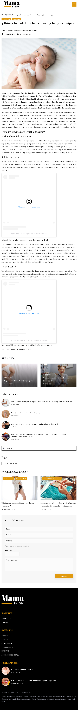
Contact (5, 622)
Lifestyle (5, 651)
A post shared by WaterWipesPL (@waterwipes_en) (29, 340)
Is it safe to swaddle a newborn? (23, 669)
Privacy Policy (71, 699)
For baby (6, 19)
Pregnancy (6, 635)
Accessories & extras (11, 655)
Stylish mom (7, 643)
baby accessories (10, 463)
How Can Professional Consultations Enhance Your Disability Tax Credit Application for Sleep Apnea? (38, 435)
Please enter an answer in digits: (17, 546)
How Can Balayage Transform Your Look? (26, 413)
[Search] (4, 448)
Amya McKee (9, 34)
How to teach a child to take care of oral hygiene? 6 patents (33, 681)
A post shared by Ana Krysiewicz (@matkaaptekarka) (29, 233)
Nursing (16, 19)
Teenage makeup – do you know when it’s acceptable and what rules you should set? (58, 381)
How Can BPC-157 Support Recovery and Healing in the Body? (34, 424)
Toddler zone (7, 647)
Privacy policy (7, 618)
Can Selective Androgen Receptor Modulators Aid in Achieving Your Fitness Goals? (42, 402)
